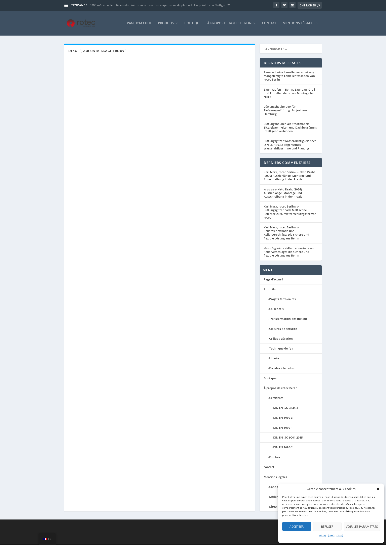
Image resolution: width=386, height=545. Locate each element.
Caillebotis (276, 309)
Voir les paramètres (362, 527)
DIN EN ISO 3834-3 (285, 408)
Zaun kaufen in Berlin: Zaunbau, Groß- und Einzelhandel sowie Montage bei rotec (290, 93)
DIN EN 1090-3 (283, 417)
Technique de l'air (281, 348)
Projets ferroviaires (282, 299)
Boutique (192, 23)
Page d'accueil (139, 23)
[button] (378, 489)
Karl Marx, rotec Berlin (279, 172)
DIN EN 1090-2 (283, 447)
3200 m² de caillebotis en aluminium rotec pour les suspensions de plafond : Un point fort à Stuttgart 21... (161, 5)
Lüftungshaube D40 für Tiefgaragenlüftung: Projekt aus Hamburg (285, 110)
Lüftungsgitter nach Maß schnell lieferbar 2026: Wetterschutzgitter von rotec (290, 213)
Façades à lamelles (282, 368)
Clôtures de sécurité (283, 329)
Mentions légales (298, 23)
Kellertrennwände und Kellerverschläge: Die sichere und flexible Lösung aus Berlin (286, 234)
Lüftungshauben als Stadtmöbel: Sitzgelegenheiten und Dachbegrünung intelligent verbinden (290, 127)
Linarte (274, 358)
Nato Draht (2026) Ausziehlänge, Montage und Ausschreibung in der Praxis (289, 175)
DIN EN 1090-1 (283, 427)
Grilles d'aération (281, 338)
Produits (166, 23)
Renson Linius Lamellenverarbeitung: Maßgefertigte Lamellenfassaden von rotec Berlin (289, 75)
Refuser (327, 527)
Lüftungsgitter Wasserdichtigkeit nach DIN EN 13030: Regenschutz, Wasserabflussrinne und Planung (290, 144)
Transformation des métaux (288, 319)
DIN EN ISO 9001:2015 (288, 437)
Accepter (297, 527)
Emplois (274, 457)
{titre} (322, 535)
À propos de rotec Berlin (229, 23)
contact (269, 23)
